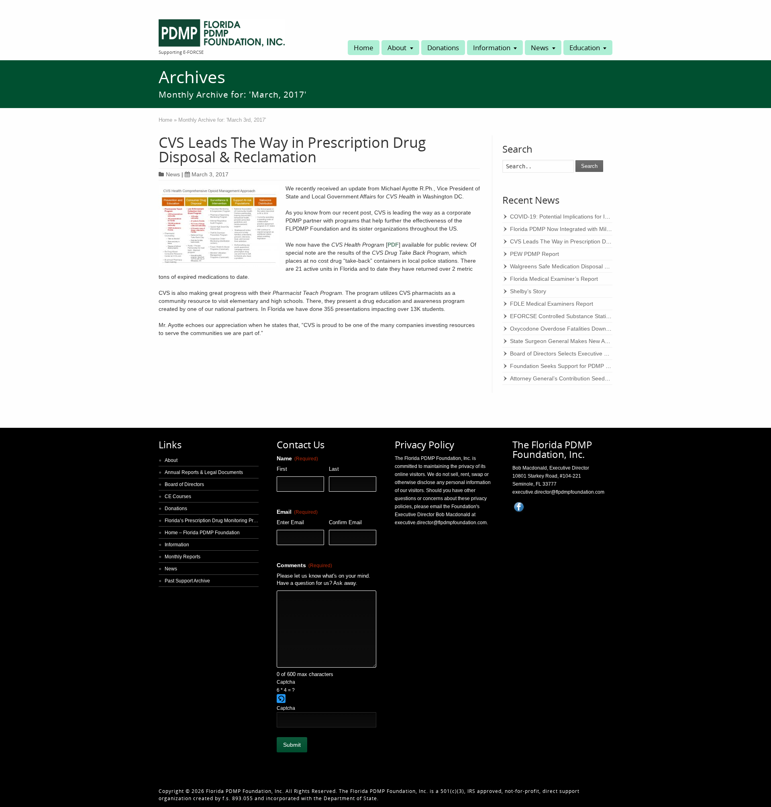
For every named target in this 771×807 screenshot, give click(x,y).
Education (584, 47)
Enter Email (290, 522)
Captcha (286, 682)
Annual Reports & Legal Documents (204, 472)
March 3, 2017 (210, 174)
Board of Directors (184, 484)
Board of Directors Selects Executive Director (567, 353)
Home (363, 47)
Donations (443, 47)
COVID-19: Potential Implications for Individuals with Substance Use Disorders (609, 216)
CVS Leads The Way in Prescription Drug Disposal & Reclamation (292, 150)
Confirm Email (345, 522)
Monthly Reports (182, 557)
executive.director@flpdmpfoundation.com (441, 522)
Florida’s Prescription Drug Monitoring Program (216, 520)
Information (491, 47)
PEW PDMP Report (534, 254)
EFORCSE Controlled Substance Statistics (563, 316)
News (540, 47)
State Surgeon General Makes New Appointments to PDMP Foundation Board (609, 341)
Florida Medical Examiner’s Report (554, 279)
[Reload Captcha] (281, 698)
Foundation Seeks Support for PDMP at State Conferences (584, 366)
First (282, 469)
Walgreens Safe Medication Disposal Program (568, 266)
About (397, 47)
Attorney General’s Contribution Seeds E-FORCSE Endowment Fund (597, 378)
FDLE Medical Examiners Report (551, 303)
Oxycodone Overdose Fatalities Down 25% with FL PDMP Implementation (603, 328)
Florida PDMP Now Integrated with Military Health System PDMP (591, 229)
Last (334, 469)
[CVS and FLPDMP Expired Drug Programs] (219, 227)
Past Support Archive (187, 581)
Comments (304, 565)
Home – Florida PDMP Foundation (202, 532)
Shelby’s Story (528, 291)
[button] (327, 699)
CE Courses (178, 496)
